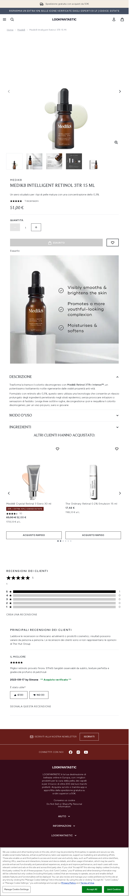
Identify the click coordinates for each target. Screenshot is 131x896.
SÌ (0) (20, 695)
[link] (114, 19)
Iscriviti (89, 736)
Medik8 (21, 30)
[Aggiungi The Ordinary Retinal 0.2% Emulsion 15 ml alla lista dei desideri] (117, 449)
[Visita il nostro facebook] (70, 752)
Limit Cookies (114, 889)
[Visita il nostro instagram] (78, 752)
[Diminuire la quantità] (15, 227)
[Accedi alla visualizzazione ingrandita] (116, 142)
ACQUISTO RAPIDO (34, 535)
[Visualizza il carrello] (122, 19)
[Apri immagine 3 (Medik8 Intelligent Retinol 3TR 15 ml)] (54, 161)
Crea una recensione (21, 614)
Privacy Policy (68, 883)
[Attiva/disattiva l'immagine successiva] (120, 91)
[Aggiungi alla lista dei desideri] (113, 242)
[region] (64, 871)
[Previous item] (8, 493)
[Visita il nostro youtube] (86, 752)
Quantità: (17, 220)
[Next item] (120, 493)
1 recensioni (32, 200)
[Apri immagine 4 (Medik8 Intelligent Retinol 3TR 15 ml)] (74, 161)
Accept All (92, 889)
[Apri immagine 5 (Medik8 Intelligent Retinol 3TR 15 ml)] (94, 161)
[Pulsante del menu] (4, 19)
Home (10, 30)
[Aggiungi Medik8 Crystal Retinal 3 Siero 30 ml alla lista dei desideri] (57, 449)
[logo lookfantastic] (64, 19)
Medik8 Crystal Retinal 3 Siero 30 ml (28, 503)
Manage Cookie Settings (16, 889)
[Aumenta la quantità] (36, 227)
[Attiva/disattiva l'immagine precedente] (8, 91)
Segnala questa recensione (30, 706)
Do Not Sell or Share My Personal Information (64, 805)
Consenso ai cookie (64, 800)
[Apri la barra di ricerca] (12, 19)
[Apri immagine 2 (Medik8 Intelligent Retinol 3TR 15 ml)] (34, 161)
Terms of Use (87, 883)
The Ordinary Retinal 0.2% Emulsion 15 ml (91, 503)
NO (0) (40, 695)
